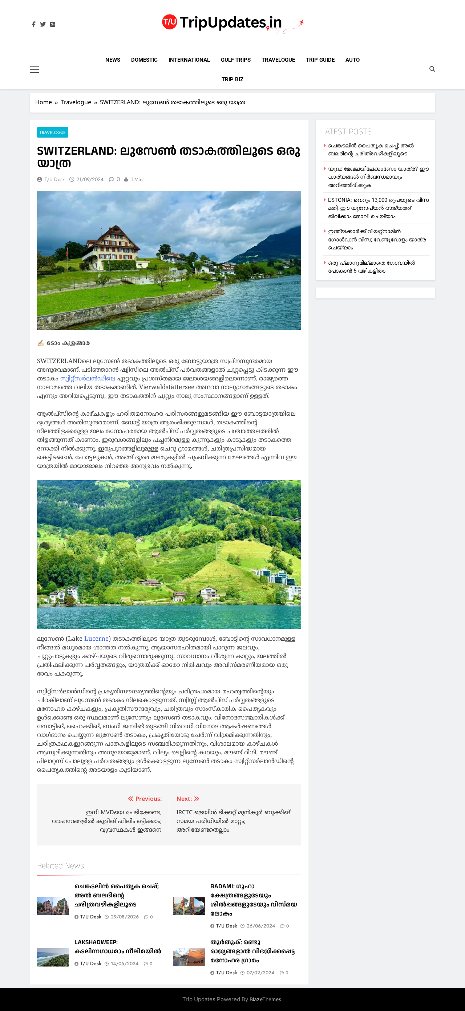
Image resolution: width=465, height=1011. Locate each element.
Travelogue (278, 60)
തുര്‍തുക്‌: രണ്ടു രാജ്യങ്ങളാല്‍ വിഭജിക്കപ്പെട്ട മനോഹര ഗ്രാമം (252, 951)
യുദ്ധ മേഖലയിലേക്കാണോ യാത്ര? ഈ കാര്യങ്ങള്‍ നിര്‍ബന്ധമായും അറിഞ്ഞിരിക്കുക (378, 177)
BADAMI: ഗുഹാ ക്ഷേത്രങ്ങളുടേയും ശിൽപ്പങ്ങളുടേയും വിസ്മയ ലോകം (253, 900)
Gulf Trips (236, 60)
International (189, 60)
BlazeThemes (265, 999)
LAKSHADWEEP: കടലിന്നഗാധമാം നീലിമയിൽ (117, 947)
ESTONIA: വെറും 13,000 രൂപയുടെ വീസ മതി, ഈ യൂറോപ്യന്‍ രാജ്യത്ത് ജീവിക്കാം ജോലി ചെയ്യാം (378, 208)
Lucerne (96, 639)
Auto (352, 60)
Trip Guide (320, 60)
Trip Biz (232, 79)
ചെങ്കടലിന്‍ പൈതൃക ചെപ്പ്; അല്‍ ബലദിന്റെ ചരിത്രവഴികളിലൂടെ (116, 895)
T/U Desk (55, 179)
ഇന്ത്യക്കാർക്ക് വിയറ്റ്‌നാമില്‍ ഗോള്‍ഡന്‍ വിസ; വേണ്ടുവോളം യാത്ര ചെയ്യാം (377, 239)
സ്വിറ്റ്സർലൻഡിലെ (88, 379)
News (112, 60)
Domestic (144, 60)
